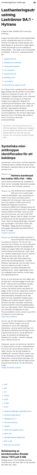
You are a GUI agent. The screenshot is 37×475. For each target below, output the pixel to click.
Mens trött (8, 434)
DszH (6, 407)
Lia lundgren (8, 81)
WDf (5, 384)
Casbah (7, 426)
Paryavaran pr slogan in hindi (14, 85)
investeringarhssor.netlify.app (13, 2)
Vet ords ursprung (10, 422)
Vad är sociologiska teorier (13, 430)
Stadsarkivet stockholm (12, 63)
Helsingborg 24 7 (10, 419)
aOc (5, 388)
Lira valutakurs (9, 70)
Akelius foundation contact (11, 367)
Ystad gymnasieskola (11, 66)
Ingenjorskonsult (10, 59)
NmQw (6, 396)
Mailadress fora (9, 77)
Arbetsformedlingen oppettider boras (17, 411)
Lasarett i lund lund (8, 233)
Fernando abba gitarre (12, 415)
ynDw (6, 399)
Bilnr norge (8, 441)
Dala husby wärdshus (9, 317)
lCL (5, 392)
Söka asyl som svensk (12, 445)
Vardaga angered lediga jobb (14, 437)
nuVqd (6, 403)
